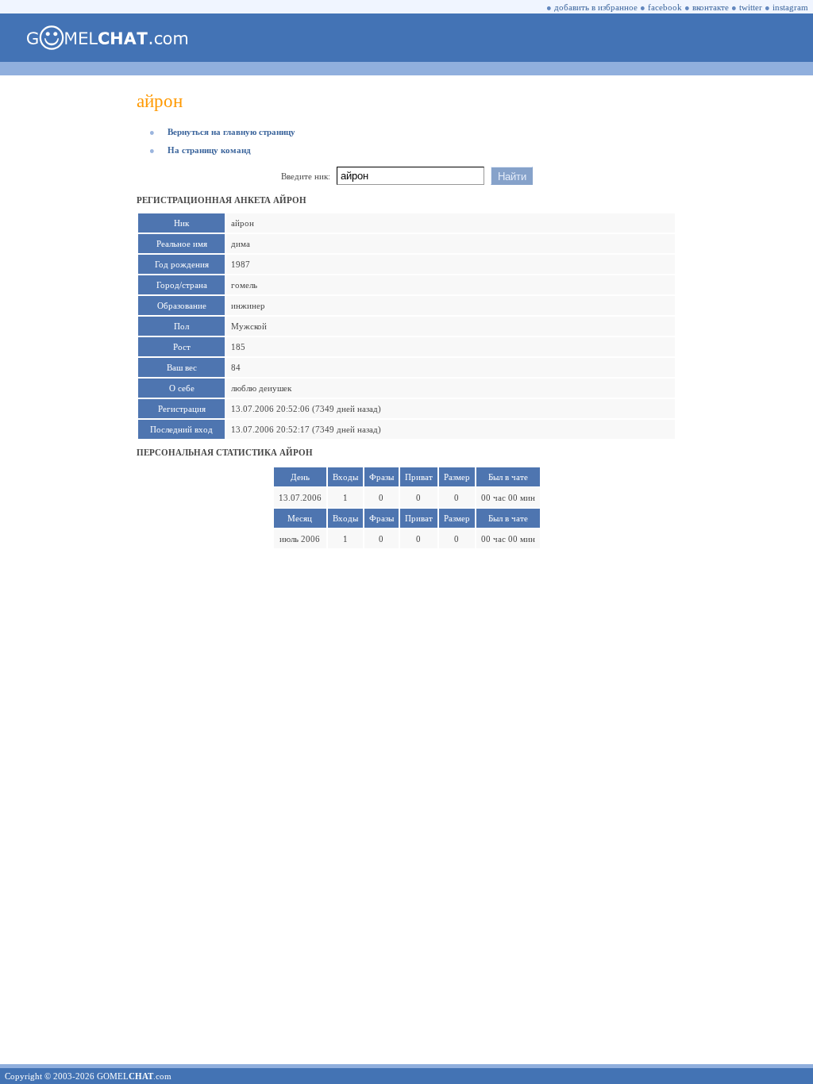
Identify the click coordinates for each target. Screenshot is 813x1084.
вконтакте (710, 7)
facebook (665, 7)
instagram (790, 7)
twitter (750, 7)
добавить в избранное (596, 7)
